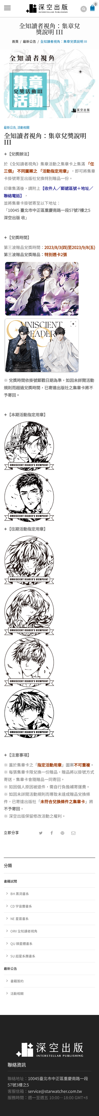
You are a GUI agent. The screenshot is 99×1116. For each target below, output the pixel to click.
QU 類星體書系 (21, 943)
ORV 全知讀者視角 (23, 931)
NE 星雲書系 (19, 918)
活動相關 (23, 127)
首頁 (15, 41)
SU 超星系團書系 (22, 956)
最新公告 (29, 41)
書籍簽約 (17, 981)
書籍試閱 (10, 881)
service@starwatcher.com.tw (55, 1091)
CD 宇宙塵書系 (21, 906)
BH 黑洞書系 (19, 893)
